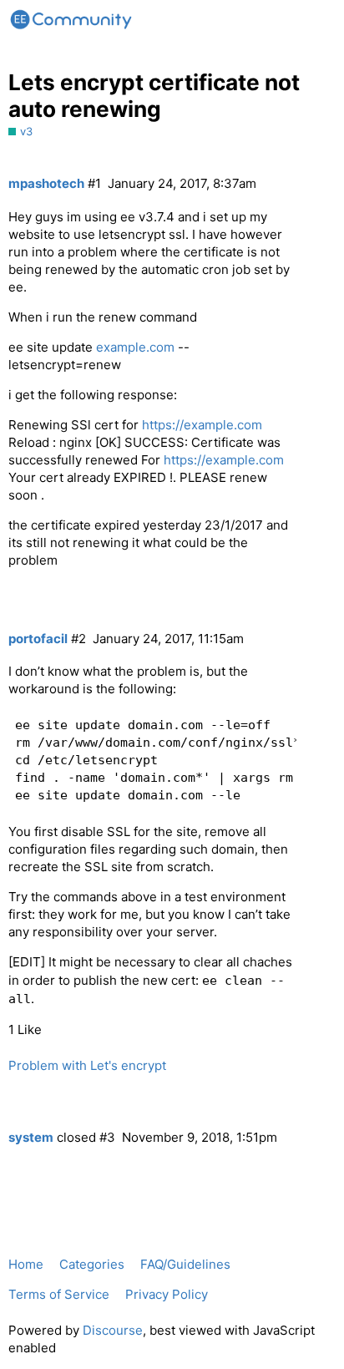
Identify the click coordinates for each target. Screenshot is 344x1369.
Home (25, 1264)
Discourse (113, 1330)
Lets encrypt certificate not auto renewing (154, 95)
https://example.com (202, 425)
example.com (135, 347)
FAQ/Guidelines (185, 1264)
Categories (91, 1264)
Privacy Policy (166, 1294)
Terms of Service (58, 1294)
